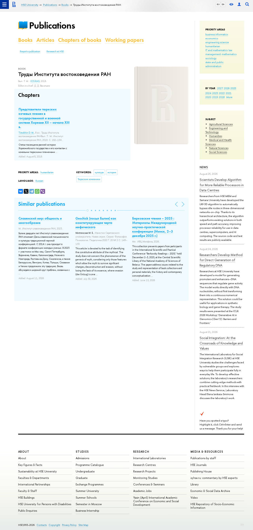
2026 (226, 88)
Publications (52, 25)
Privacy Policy (69, 525)
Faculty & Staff (27, 491)
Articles (45, 39)
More (229, 97)
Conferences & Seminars (148, 484)
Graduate (82, 478)
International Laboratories (149, 458)
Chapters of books (79, 39)
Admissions (82, 458)
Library (195, 484)
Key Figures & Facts (30, 465)
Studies (82, 451)
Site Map (83, 525)
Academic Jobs (142, 491)
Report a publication (30, 51)
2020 (208, 97)
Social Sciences (218, 152)
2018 (222, 97)
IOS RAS (35, 81)
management (213, 54)
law (230, 50)
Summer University (87, 491)
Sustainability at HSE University (37, 471)
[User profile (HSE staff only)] (239, 4)
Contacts (42, 525)
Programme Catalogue (90, 465)
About (23, 451)
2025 (233, 88)
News (204, 167)
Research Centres (144, 465)
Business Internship (87, 510)
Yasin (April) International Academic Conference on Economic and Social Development (156, 501)
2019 (215, 97)
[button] (88, 210)
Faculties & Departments (33, 478)
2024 (208, 93)
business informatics (216, 34)
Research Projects (144, 471)
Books (25, 39)
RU (218, 4)
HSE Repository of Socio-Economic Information (212, 505)
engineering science (217, 42)
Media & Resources (207, 451)
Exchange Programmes (89, 484)
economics (211, 38)
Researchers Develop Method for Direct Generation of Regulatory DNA (221, 259)
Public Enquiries (27, 510)
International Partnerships (34, 484)
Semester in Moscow (89, 504)
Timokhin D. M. (26, 132)
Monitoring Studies (145, 478)
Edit (242, 524)
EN (223, 4)
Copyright (54, 525)
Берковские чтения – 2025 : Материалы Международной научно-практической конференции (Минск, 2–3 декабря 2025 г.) (154, 227)
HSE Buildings (26, 497)
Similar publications (41, 203)
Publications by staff (203, 458)
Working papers (124, 39)
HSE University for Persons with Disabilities (44, 504)
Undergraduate (85, 471)
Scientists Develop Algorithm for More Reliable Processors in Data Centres (222, 184)
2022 (222, 93)
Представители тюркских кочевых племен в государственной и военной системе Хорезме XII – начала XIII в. (44, 118)
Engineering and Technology (216, 130)
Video (194, 497)
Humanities (215, 136)
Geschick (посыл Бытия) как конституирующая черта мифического (96, 222)
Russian (39, 180)
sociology (210, 58)
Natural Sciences (218, 148)
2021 (228, 93)
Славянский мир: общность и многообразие (40, 220)
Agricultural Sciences (221, 124)
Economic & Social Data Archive (210, 491)
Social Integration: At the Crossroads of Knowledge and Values (221, 343)
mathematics (229, 54)
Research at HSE (55, 51)
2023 (215, 93)
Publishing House (201, 471)
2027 (220, 88)
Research (141, 451)
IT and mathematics (216, 50)
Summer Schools (86, 497)
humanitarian (212, 46)
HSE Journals (198, 465)
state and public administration (214, 64)
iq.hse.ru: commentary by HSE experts (214, 478)
